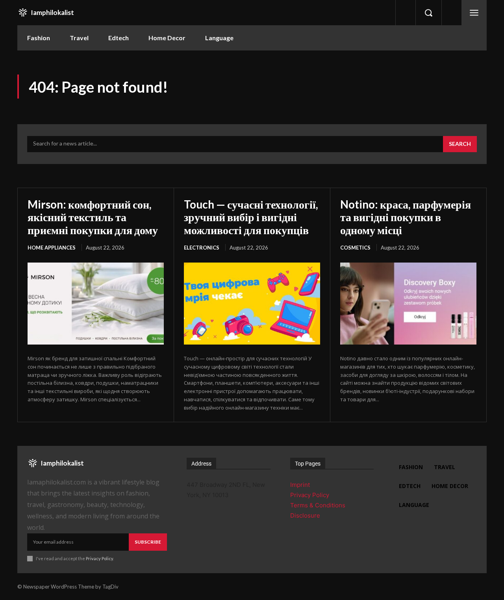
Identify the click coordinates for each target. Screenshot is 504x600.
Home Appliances (52, 247)
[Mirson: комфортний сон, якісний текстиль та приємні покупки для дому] (96, 304)
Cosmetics (355, 247)
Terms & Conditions (317, 505)
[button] (428, 12)
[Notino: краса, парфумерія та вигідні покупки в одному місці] (408, 304)
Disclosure (305, 515)
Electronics (201, 247)
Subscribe (148, 542)
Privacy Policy (99, 558)
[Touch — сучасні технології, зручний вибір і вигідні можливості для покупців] (252, 304)
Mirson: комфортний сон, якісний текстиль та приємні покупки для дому (93, 217)
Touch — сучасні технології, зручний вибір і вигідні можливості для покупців (251, 217)
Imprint (300, 484)
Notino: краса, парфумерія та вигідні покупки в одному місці (405, 217)
